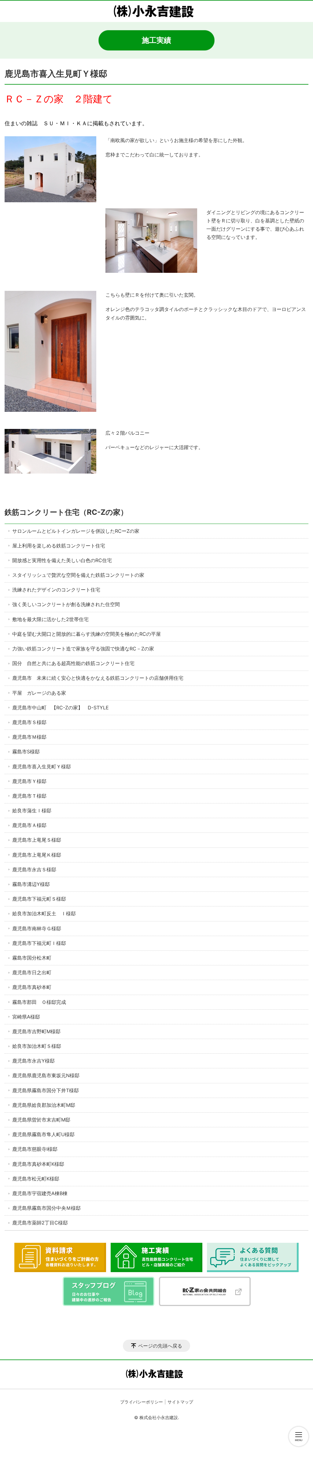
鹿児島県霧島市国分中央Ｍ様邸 (46, 1208)
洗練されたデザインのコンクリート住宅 (56, 590)
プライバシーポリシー (141, 1401)
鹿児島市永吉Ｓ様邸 (34, 869)
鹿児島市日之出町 (31, 972)
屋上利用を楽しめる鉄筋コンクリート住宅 (58, 546)
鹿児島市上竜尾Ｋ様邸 (36, 855)
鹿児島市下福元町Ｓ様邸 (39, 899)
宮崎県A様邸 (26, 1017)
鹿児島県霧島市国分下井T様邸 (45, 1090)
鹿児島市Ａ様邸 (29, 825)
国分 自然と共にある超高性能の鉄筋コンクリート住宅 (73, 663)
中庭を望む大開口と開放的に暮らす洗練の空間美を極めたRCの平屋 (86, 634)
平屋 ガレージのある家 (39, 693)
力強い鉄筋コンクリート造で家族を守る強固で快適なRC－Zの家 (83, 649)
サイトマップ (180, 1401)
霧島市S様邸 (26, 751)
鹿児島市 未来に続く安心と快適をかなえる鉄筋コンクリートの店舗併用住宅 (97, 678)
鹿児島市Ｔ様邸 (29, 796)
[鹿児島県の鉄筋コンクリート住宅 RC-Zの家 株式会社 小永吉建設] (156, 11)
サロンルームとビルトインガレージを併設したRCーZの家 (75, 531)
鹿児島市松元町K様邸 (35, 1179)
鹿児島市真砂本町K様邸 (38, 1164)
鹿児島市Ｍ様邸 (29, 737)
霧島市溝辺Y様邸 (31, 884)
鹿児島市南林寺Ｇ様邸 (36, 928)
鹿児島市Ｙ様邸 (29, 781)
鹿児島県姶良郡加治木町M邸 (43, 1105)
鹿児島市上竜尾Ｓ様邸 (36, 840)
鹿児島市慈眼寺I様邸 (34, 1149)
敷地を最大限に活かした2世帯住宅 (50, 619)
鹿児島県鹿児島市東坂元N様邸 (45, 1075)
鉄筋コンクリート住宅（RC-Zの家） (66, 512)
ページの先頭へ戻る (160, 1346)
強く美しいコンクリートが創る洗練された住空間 (66, 604)
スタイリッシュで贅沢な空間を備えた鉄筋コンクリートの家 (78, 575)
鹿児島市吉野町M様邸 (36, 1031)
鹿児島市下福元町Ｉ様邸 (41, 943)
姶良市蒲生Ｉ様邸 (31, 810)
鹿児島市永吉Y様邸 (33, 1061)
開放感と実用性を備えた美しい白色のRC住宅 (62, 560)
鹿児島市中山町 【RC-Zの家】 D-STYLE (60, 707)
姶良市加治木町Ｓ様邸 (36, 1046)
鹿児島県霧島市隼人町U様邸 (43, 1134)
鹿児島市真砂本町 (31, 987)
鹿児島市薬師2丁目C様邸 (42, 1223)
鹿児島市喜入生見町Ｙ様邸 (41, 766)
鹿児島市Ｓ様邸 (29, 722)
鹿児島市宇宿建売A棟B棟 (40, 1193)
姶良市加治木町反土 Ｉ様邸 (44, 913)
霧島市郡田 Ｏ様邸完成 (39, 1002)
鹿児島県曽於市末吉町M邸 (41, 1120)
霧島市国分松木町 (31, 958)
